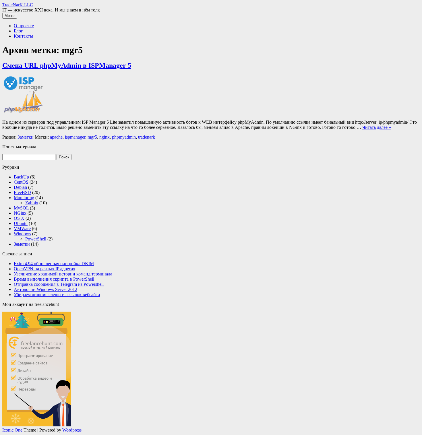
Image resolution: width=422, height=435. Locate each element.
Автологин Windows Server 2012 (45, 289)
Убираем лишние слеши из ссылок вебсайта (57, 294)
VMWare (22, 228)
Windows (22, 233)
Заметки (26, 137)
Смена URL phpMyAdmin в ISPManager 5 (66, 65)
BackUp (21, 176)
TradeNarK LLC (17, 4)
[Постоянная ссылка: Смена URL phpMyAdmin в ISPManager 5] (23, 112)
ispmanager (75, 137)
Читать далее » (376, 127)
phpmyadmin (124, 137)
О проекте (24, 25)
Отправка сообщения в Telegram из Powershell (59, 284)
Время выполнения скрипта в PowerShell (54, 279)
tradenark (146, 137)
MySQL (21, 207)
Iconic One (12, 430)
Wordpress (72, 430)
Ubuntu (21, 223)
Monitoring (24, 197)
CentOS (21, 182)
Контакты (23, 36)
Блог (18, 30)
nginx (104, 137)
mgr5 (92, 137)
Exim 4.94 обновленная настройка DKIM (54, 263)
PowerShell (35, 238)
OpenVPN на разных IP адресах (44, 268)
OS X (19, 218)
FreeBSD (22, 192)
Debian (20, 187)
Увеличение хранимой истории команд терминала (63, 273)
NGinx (20, 213)
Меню (10, 15)
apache (56, 137)
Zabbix (31, 202)
